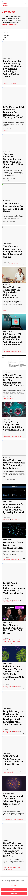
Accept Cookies (14, 893)
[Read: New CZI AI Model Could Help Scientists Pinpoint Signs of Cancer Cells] (14, 798)
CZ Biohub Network (7, 600)
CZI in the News (12, 83)
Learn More (13, 883)
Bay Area (5, 263)
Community (5, 83)
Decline (14, 889)
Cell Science (6, 639)
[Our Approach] (5, 3)
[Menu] (25, 4)
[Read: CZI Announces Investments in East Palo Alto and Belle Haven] (14, 204)
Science (12, 351)
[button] (14, 35)
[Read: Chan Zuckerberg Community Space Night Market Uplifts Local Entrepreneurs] (14, 289)
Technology (18, 351)
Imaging (19, 639)
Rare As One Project (7, 641)
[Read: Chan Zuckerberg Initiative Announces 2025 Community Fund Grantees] (14, 461)
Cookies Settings (14, 885)
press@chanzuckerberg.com (10, 24)
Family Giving (12, 180)
